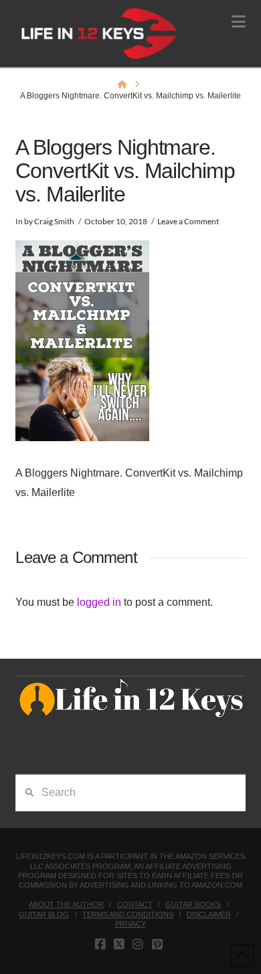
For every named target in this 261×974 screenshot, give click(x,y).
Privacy (130, 924)
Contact (135, 904)
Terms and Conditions (127, 914)
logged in (99, 602)
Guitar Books (193, 904)
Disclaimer (209, 914)
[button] (239, 21)
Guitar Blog (44, 914)
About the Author (66, 904)
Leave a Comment (188, 221)
